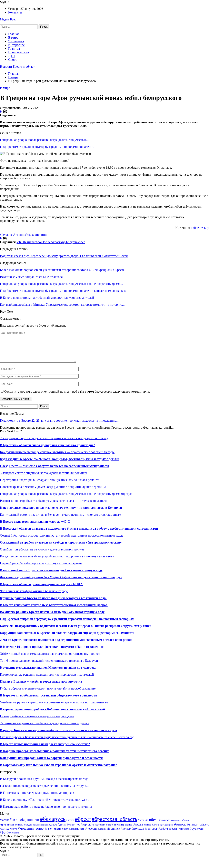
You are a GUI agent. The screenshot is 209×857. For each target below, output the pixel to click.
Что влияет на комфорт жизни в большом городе (34, 591)
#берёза (70, 820)
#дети (62, 824)
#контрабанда (124, 824)
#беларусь (7, 234)
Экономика (16, 41)
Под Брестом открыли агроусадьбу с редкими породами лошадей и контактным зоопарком (67, 619)
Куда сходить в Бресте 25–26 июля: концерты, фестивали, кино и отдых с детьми (59, 459)
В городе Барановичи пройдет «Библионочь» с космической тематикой (52, 709)
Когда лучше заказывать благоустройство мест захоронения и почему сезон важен (57, 556)
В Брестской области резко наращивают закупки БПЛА (41, 584)
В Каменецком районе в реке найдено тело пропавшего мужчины (46, 806)
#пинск (115, 828)
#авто (14, 820)
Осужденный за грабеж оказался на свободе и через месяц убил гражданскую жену (61, 542)
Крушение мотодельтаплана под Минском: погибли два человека (48, 667)
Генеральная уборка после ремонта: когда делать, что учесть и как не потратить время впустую (66, 493)
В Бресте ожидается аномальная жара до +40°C (35, 521)
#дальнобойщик (40, 824)
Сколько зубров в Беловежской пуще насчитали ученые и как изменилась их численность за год (67, 737)
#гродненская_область (11, 824)
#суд (193, 828)
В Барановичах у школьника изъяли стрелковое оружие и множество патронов (58, 765)
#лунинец (157, 824)
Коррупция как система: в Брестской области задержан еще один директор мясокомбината (67, 633)
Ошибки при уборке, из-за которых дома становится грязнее (42, 549)
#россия (173, 828)
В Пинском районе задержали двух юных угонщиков (37, 792)
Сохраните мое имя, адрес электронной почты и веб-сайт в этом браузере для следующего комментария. (77, 391)
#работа (163, 828)
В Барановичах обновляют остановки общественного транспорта (48, 695)
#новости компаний (97, 828)
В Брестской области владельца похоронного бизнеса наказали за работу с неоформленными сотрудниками (79, 528)
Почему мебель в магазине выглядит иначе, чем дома (37, 716)
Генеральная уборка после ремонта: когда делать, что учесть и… (44, 140)
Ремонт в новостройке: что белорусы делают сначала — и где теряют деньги (53, 500)
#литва (147, 824)
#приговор (151, 828)
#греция (19, 234)
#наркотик (60, 828)
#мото (13, 828)
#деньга (53, 824)
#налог (48, 828)
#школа (15, 832)
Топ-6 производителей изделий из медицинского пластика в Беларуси (49, 660)
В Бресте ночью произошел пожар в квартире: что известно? (45, 744)
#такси (200, 828)
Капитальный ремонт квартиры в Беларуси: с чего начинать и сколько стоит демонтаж (60, 514)
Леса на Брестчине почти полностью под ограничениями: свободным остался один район (66, 639)
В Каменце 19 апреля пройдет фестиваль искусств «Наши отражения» (52, 646)
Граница (14, 48)
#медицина (167, 824)
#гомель (163, 820)
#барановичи (29, 820)
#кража (138, 824)
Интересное (16, 45)
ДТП (11, 56)
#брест (83, 819)
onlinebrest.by (200, 227)
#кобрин (111, 824)
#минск (180, 824)
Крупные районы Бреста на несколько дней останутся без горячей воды (53, 598)
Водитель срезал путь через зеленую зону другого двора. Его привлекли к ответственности (64, 256)
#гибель (151, 819)
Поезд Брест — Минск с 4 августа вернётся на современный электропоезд (54, 466)
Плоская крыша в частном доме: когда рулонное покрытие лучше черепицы (53, 487)
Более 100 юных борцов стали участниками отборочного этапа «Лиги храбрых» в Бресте (62, 270)
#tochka (4, 819)
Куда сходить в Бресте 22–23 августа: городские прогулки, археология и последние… (59, 420)
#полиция (41, 234)
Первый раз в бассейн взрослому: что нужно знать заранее (41, 563)
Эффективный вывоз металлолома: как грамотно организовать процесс (50, 653)
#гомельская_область (178, 820)
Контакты (15, 12)
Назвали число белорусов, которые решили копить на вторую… (44, 785)
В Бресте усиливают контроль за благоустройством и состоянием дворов (54, 605)
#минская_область (198, 824)
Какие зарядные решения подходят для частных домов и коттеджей (47, 674)
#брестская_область (114, 819)
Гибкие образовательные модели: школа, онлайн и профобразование (48, 688)
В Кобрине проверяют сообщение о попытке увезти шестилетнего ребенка (54, 751)
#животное (73, 824)
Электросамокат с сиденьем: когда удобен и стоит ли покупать (43, 473)
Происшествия (18, 52)
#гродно (28, 824)
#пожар (126, 828)
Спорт (12, 59)
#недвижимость (75, 828)
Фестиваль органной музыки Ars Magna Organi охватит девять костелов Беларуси (61, 577)
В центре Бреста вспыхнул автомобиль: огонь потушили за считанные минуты (58, 730)
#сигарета (184, 829)
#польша (138, 828)
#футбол (5, 832)
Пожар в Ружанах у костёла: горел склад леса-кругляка (41, 681)
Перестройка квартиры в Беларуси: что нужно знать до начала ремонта (49, 480)
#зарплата (87, 824)
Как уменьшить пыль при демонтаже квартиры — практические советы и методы (57, 452)
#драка (29, 234)
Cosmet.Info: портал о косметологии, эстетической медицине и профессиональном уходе (61, 535)
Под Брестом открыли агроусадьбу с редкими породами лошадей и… (48, 146)
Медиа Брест (9, 19)
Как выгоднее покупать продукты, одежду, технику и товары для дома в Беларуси (61, 507)
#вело (141, 820)
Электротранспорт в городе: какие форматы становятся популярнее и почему (54, 438)
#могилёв (4, 829)
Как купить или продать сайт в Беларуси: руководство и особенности (51, 758)
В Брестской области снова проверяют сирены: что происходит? (47, 445)
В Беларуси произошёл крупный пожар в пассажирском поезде (44, 779)
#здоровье (100, 824)
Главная (13, 34)
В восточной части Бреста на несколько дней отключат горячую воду (51, 570)
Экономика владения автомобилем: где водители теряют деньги (44, 723)
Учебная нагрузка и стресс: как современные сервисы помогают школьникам (54, 702)
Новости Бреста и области (18, 66)
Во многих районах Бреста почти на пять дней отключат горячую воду (52, 612)
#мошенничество (31, 828)
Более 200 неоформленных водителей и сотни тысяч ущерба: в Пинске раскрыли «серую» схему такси (75, 626)
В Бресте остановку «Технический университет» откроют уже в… (46, 799)
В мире (13, 37)
